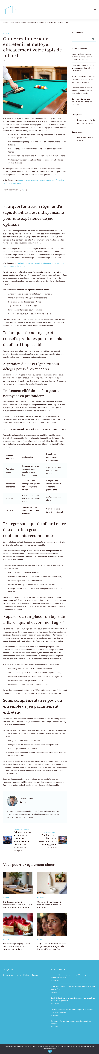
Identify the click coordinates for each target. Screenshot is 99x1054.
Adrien (5, 61)
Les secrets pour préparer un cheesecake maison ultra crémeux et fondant (17, 946)
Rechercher (77, 33)
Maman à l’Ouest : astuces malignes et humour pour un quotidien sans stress (82, 56)
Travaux (89, 123)
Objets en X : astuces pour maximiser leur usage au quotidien (49, 905)
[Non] (97, 1049)
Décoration (82, 120)
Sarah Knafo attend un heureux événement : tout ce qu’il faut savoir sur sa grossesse (83, 79)
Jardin (93, 120)
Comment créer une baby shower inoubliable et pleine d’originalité (82, 101)
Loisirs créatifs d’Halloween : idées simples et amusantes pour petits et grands (82, 90)
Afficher (23, 190)
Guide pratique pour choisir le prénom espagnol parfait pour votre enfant (83, 68)
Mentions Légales (85, 137)
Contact (81, 141)
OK (50, 1051)
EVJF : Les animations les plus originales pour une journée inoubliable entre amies (51, 946)
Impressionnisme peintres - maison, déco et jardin (31, 1043)
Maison (6, 33)
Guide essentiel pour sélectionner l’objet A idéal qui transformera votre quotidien (17, 905)
